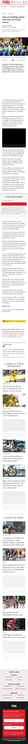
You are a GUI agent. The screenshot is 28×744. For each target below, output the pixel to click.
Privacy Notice (20, 209)
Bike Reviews (20, 695)
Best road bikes (7, 686)
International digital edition (9, 335)
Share (6, 60)
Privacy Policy (19, 733)
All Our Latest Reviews (7, 695)
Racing (3, 13)
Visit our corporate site (21, 738)
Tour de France (11, 13)
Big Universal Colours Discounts (17, 6)
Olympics (19, 679)
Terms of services (18, 208)
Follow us (15, 60)
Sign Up (14, 727)
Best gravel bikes (20, 686)
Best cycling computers (21, 688)
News (15, 27)
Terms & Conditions (12, 734)
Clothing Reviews (20, 697)
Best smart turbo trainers (7, 688)
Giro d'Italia (19, 677)
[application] (14, 136)
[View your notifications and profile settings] (12, 2)
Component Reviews (7, 697)
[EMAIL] (4, 346)
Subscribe (19, 1)
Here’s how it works (15, 31)
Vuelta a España (8, 679)
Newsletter (23, 60)
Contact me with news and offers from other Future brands (14, 724)
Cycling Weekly (8, 25)
